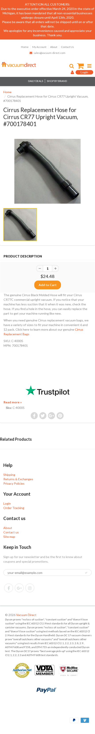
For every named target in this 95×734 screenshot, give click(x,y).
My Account (39, 47)
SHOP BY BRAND (57, 81)
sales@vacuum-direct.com (49, 52)
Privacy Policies (14, 483)
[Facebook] (8, 588)
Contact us (11, 532)
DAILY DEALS (35, 81)
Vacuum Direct (26, 615)
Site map (9, 536)
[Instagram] (29, 588)
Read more (13, 402)
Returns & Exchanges (18, 479)
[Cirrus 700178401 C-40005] (47, 171)
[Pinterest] (19, 588)
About (53, 47)
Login (7, 503)
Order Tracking (13, 508)
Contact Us (67, 47)
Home (24, 47)
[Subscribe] (86, 572)
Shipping (9, 475)
